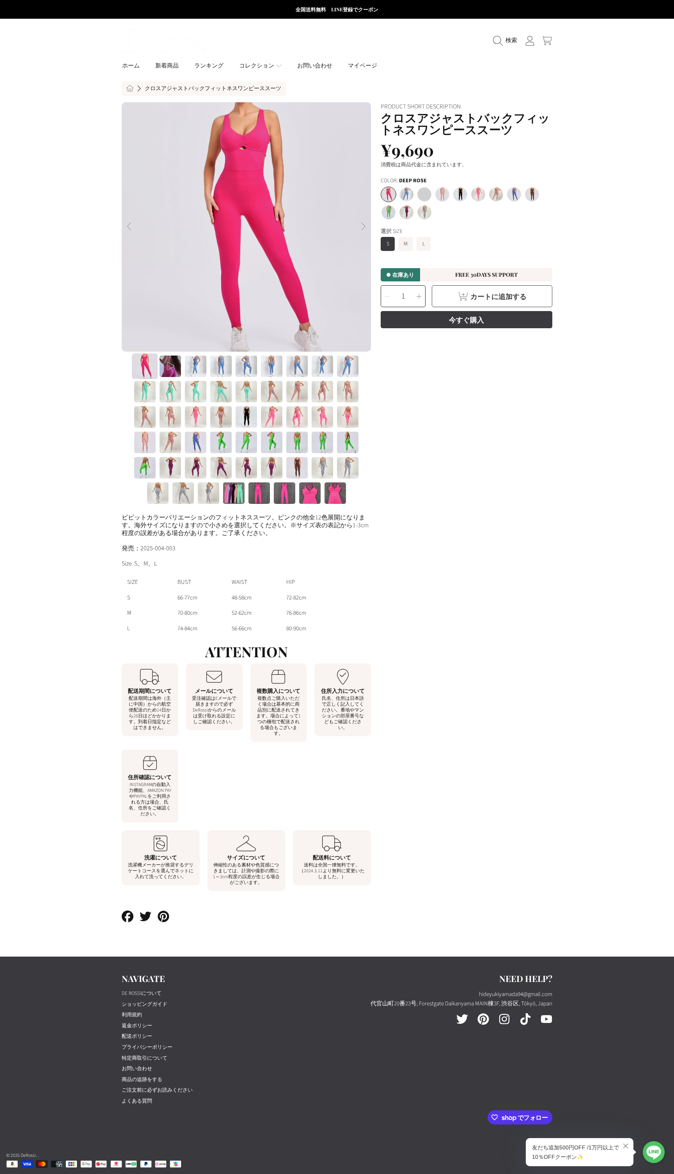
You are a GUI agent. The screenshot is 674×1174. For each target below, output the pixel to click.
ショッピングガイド (144, 1004)
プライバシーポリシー (147, 1047)
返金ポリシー (137, 1025)
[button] (507, 40)
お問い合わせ (137, 1068)
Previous (130, 227)
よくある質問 (137, 1101)
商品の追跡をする (142, 1079)
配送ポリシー (137, 1036)
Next (363, 227)
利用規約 (132, 1014)
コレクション (257, 66)
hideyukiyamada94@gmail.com (515, 994)
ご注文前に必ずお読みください (157, 1090)
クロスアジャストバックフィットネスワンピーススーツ (213, 88)
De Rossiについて (141, 993)
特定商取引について (144, 1058)
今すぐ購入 (466, 319)
